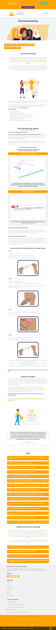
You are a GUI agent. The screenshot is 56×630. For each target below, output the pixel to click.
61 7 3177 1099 (12, 607)
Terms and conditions (26, 625)
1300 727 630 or (12, 601)
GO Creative (42, 619)
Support (9, 590)
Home (8, 582)
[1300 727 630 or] (7, 601)
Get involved (10, 595)
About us (9, 585)
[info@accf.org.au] (7, 609)
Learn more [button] (36, 628)
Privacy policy (17, 625)
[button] (44, 13)
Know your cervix (11, 588)
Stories (8, 593)
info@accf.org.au (13, 609)
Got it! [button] (51, 628)
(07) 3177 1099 (12, 604)
